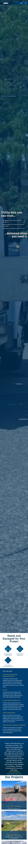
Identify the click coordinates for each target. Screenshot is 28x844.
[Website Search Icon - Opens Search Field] (25, 3)
